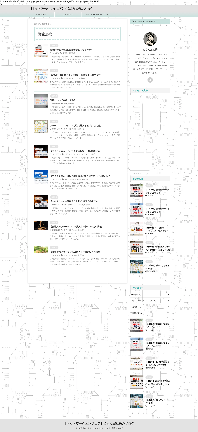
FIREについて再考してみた (63, 100)
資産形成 (71, 53)
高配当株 (85, 179)
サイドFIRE (69, 205)
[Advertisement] (150, 134)
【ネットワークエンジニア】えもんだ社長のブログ (61, 8)
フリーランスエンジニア (72, 129)
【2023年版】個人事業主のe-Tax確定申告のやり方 (75, 74)
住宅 (84, 129)
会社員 (76, 230)
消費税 (65, 53)
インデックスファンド (77, 154)
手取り (82, 230)
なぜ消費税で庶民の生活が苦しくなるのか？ (71, 49)
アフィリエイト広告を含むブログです (95, 15)
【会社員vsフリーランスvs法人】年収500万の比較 (75, 251)
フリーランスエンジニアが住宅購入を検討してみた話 (76, 125)
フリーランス (68, 230)
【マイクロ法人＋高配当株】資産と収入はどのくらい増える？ (80, 176)
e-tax (66, 78)
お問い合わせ (41, 14)
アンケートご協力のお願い (146, 21)
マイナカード (73, 78)
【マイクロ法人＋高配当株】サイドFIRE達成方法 (74, 201)
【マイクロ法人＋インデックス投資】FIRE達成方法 (75, 150)
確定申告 (82, 78)
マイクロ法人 (90, 154)
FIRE (65, 104)
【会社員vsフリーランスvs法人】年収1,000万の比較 (76, 226)
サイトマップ (68, 14)
